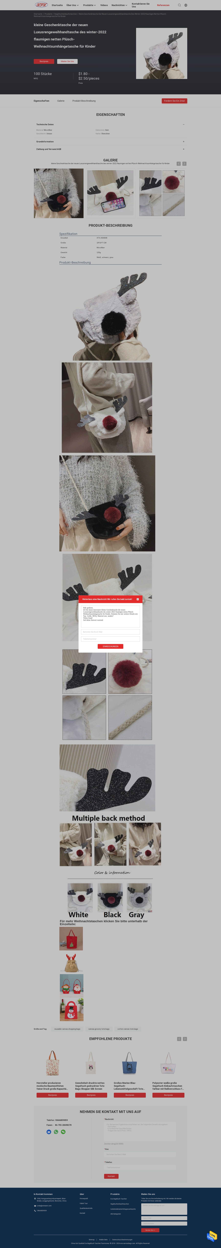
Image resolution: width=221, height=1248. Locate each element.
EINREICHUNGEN (110, 646)
